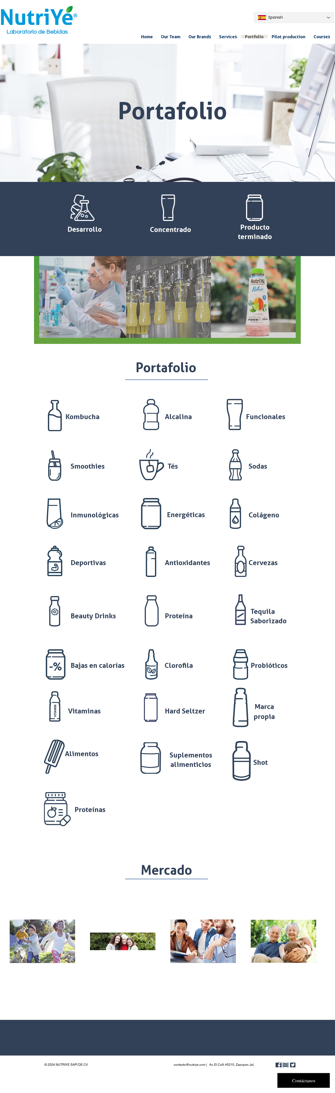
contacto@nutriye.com (189, 1065)
